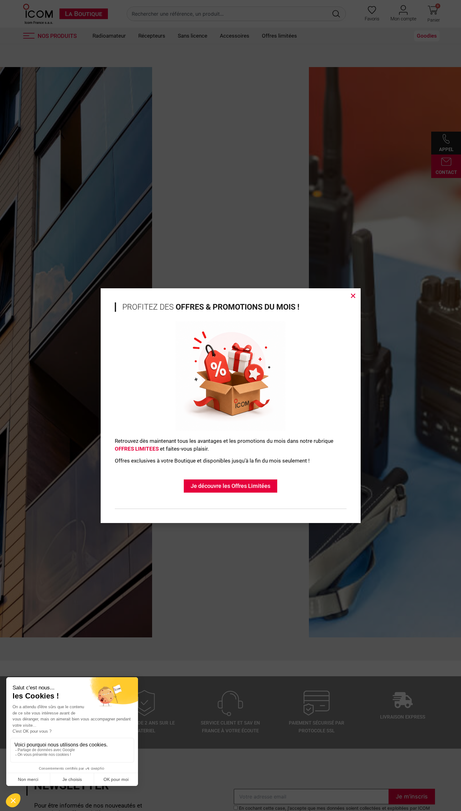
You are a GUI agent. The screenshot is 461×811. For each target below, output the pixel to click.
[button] (353, 296)
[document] (230, 405)
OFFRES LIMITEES (137, 449)
